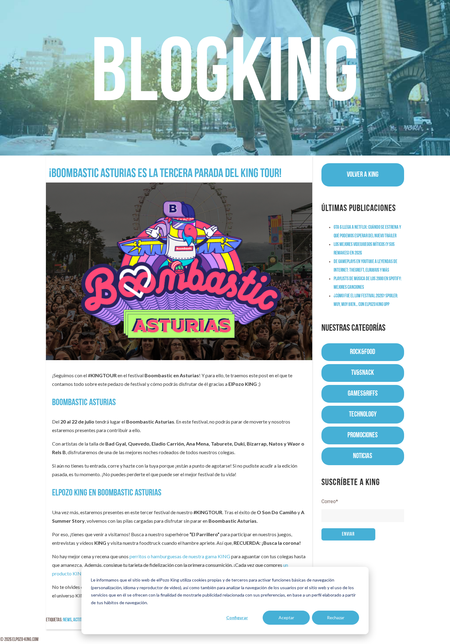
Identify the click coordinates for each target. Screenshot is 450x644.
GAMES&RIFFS (363, 393)
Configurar (237, 617)
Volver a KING (362, 175)
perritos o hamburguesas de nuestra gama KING (179, 556)
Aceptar (286, 617)
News (67, 620)
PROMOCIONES (362, 435)
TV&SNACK (362, 373)
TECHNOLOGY (363, 414)
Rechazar (335, 617)
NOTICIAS (362, 456)
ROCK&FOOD (362, 352)
